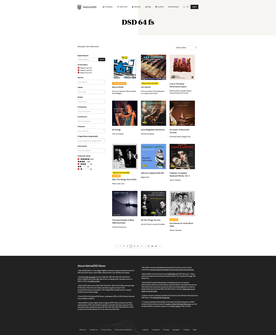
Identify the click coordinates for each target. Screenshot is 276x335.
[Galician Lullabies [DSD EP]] (153, 156)
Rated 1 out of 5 (86, 68)
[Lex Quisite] (153, 67)
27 (148, 246)
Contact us (93, 330)
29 (156, 246)
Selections (123, 7)
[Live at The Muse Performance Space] (182, 67)
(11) (86, 164)
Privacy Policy (106, 330)
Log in (194, 7)
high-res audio (90, 277)
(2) (86, 169)
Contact (161, 7)
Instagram (176, 330)
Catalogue (109, 7)
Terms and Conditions (123, 330)
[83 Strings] (124, 113)
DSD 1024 (171, 274)
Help (195, 330)
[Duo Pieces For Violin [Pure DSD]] (182, 203)
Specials (137, 7)
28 (152, 246)
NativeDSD (87, 6)
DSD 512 (182, 274)
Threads (166, 330)
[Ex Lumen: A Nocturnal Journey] (182, 113)
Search (102, 59)
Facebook (155, 330)
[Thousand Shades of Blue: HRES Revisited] (124, 203)
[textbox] (91, 82)
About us (82, 330)
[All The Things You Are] (153, 203)
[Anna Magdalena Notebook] (153, 113)
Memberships (173, 7)
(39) (84, 162)
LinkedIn (145, 330)
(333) (86, 159)
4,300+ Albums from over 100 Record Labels (113, 273)
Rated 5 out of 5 (86, 70)
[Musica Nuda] (124, 67)
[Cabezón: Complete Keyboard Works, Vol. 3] (182, 156)
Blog (149, 7)
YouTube (186, 330)
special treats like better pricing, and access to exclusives (171, 270)
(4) (83, 167)
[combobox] (91, 82)
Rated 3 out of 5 (86, 73)
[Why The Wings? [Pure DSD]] (124, 156)
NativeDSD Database (161, 298)
